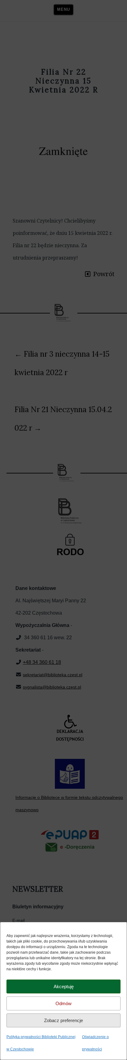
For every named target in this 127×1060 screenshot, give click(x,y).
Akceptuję (64, 986)
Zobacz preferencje (63, 1020)
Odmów (63, 1003)
